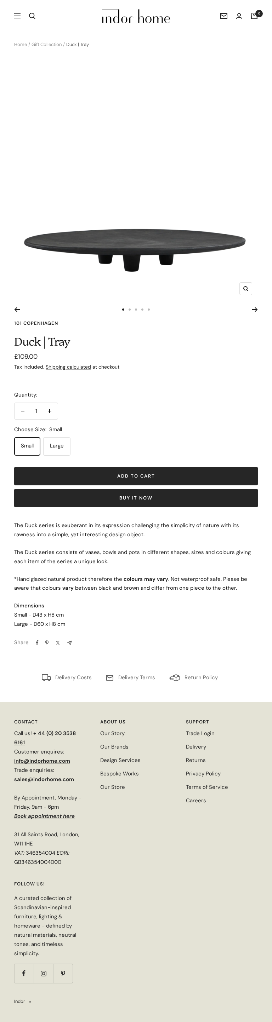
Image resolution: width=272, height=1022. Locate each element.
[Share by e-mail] (69, 643)
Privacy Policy (203, 773)
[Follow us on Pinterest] (63, 973)
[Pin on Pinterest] (47, 642)
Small (27, 445)
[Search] (32, 16)
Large (57, 445)
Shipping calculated (68, 367)
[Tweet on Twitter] (58, 642)
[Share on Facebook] (37, 642)
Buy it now (136, 498)
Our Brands (114, 746)
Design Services (120, 760)
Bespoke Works (119, 773)
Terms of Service (207, 787)
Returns (196, 760)
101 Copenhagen (36, 323)
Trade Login (200, 733)
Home (20, 44)
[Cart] (254, 16)
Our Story (112, 733)
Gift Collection (47, 44)
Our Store (112, 787)
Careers (196, 800)
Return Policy (201, 677)
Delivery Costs (73, 677)
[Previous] (17, 309)
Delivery (196, 746)
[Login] (239, 16)
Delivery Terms (136, 677)
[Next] (255, 309)
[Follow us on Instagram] (43, 973)
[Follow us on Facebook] (24, 973)
